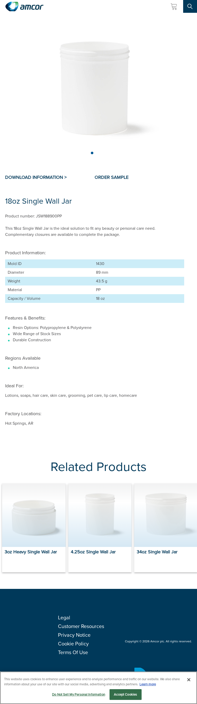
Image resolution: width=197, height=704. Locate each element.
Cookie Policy (73, 643)
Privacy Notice (74, 635)
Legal (64, 617)
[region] (98, 688)
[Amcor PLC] (24, 6)
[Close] (188, 679)
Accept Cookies (125, 694)
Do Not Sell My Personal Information (78, 694)
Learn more (148, 684)
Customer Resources (81, 626)
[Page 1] (92, 153)
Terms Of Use (73, 652)
